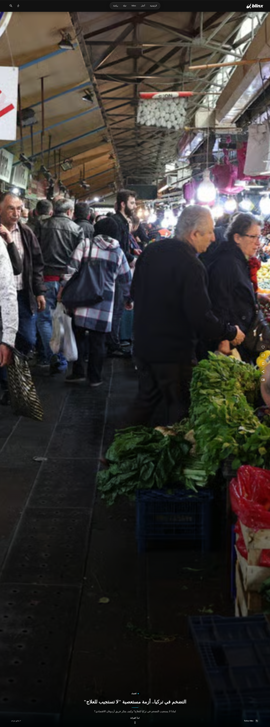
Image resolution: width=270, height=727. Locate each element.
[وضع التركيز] (263, 380)
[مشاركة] (263, 372)
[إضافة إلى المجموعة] (263, 363)
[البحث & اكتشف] (11, 6)
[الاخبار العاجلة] (18, 6)
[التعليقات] (263, 355)
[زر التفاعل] (263, 347)
